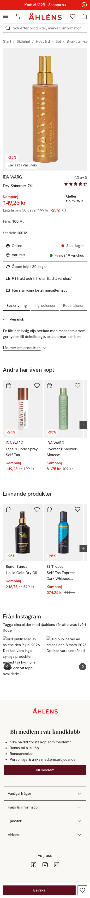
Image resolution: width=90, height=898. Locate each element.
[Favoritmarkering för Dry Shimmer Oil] (82, 890)
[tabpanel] (45, 331)
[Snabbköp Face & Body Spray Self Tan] (8, 385)
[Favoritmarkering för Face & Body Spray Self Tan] (37, 385)
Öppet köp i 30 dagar (29, 266)
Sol (58, 41)
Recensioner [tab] (73, 305)
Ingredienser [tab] (45, 305)
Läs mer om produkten (22, 347)
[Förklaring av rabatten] (64, 210)
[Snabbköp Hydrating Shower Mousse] (49, 385)
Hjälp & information (24, 807)
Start (7, 41)
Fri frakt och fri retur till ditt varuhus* (42, 278)
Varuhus (18, 255)
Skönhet (23, 41)
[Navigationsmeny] (6, 16)
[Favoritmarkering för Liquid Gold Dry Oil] (37, 509)
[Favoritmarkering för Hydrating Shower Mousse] (77, 385)
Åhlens (13, 834)
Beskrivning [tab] (16, 305)
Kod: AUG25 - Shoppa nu (45, 4)
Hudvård (43, 41)
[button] (7, 666)
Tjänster (15, 820)
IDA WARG (12, 177)
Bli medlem (45, 770)
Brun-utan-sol (77, 41)
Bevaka (39, 890)
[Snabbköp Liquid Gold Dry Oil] (8, 509)
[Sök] (8, 28)
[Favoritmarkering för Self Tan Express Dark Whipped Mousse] (77, 509)
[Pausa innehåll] (84, 5)
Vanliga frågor (19, 793)
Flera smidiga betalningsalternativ (39, 290)
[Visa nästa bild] (81, 425)
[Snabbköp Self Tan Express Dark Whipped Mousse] (49, 509)
